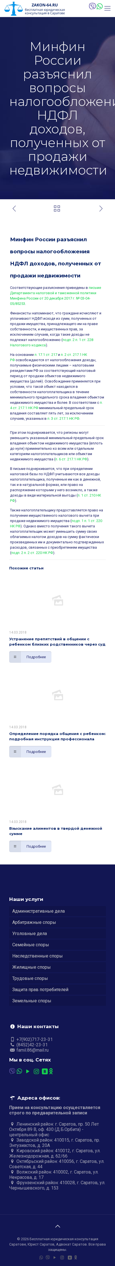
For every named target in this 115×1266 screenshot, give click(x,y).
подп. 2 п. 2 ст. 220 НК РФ (32, 553)
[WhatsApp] (19, 1071)
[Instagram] (36, 1071)
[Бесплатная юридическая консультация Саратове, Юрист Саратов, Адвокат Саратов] (34, 8)
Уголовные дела (29, 933)
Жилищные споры (31, 967)
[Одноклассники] (51, 1071)
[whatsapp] (99, 7)
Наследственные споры (37, 956)
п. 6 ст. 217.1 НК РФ (71, 459)
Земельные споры (31, 1000)
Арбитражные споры (34, 922)
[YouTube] (27, 1071)
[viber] (92, 7)
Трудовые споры (30, 978)
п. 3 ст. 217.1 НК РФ (63, 418)
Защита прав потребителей (40, 989)
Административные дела (38, 911)
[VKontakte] (45, 1071)
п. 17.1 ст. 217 (46, 355)
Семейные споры (30, 944)
